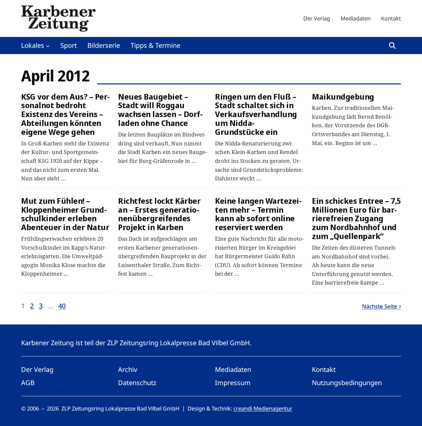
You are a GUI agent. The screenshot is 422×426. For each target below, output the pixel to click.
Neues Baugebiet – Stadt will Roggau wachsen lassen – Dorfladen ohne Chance (160, 110)
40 (62, 305)
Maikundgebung (343, 96)
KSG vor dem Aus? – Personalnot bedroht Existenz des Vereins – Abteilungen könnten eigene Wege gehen (65, 114)
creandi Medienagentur (262, 408)
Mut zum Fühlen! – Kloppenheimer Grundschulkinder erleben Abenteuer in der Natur (65, 214)
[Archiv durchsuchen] (392, 45)
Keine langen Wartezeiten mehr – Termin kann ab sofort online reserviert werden (258, 214)
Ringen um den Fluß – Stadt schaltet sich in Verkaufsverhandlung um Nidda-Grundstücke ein (256, 114)
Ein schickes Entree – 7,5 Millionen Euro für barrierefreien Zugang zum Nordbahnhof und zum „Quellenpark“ (356, 219)
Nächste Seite (379, 306)
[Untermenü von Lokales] (48, 45)
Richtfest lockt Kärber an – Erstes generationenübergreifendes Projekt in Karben (159, 214)
